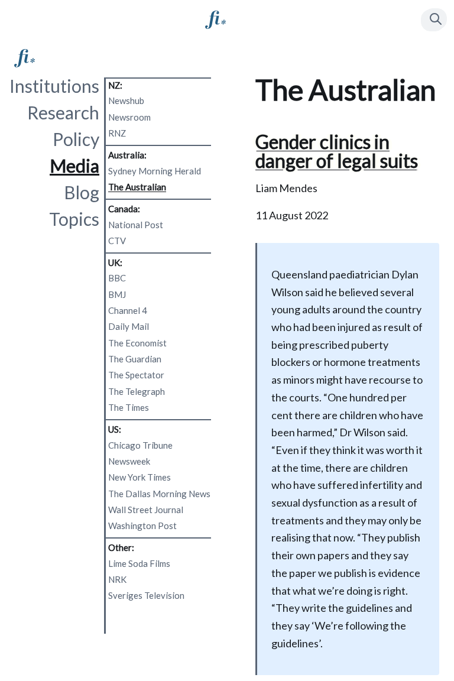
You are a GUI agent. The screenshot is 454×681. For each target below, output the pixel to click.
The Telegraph (136, 391)
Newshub (126, 100)
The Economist (137, 343)
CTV (117, 240)
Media (74, 165)
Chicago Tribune (140, 445)
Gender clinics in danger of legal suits (336, 151)
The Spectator (136, 374)
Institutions (54, 85)
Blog (81, 192)
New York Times (139, 477)
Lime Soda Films (139, 563)
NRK (117, 579)
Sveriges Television (146, 595)
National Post (135, 224)
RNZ (117, 133)
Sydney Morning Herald (154, 171)
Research (63, 112)
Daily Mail (128, 326)
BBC (117, 278)
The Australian (137, 186)
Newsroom (129, 117)
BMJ (117, 294)
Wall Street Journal (145, 509)
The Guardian (134, 359)
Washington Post (142, 525)
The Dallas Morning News (159, 493)
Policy (76, 139)
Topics (74, 218)
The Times (128, 407)
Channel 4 (127, 310)
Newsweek (129, 461)
